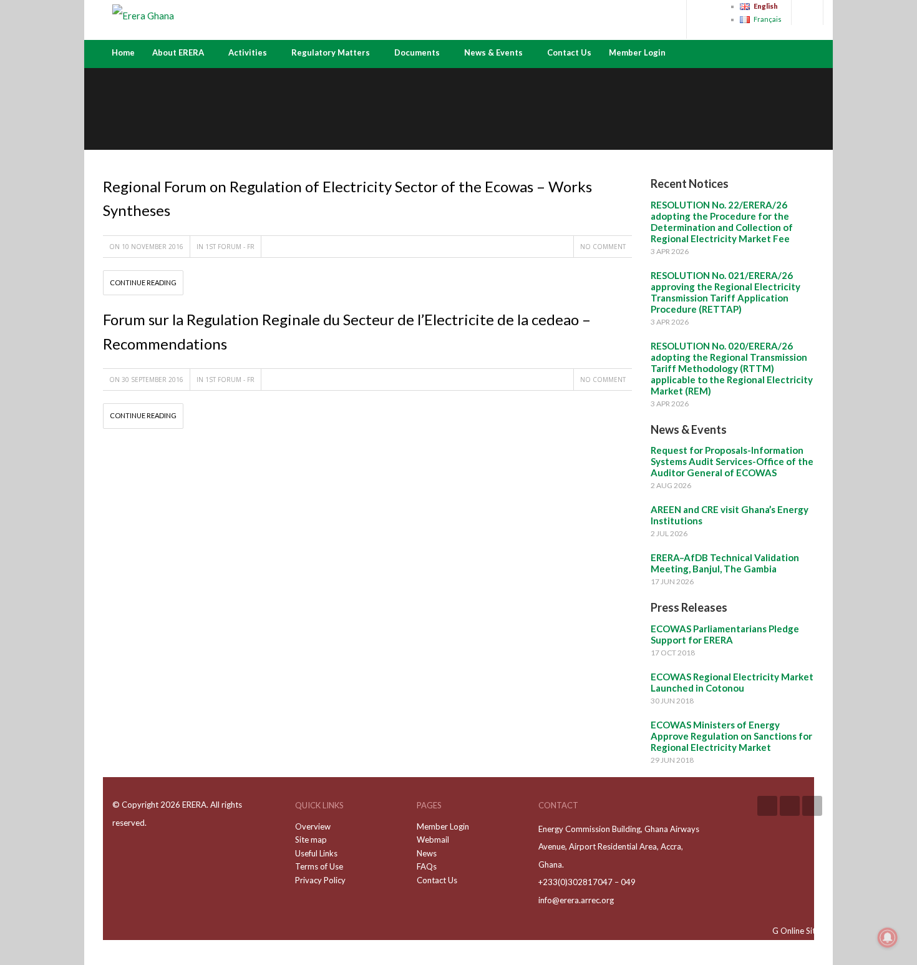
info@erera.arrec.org (576, 900)
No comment (603, 246)
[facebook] (767, 806)
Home (123, 52)
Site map (311, 840)
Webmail (433, 840)
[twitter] (812, 806)
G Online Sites (797, 931)
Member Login (637, 52)
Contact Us (569, 52)
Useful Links (316, 853)
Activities (247, 52)
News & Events (493, 52)
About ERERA (178, 52)
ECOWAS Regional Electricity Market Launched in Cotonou (732, 682)
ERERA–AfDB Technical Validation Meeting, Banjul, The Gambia (725, 563)
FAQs (427, 866)
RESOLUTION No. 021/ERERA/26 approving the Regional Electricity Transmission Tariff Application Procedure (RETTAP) (725, 292)
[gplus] (790, 806)
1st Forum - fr (230, 246)
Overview (313, 826)
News (427, 853)
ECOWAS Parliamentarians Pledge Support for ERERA (725, 634)
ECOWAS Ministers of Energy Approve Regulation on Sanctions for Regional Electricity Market (731, 736)
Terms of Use (319, 866)
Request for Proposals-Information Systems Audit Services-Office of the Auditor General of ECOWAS (732, 461)
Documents (417, 52)
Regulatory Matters (330, 52)
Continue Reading (143, 282)
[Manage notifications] (888, 938)
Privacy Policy (320, 880)
